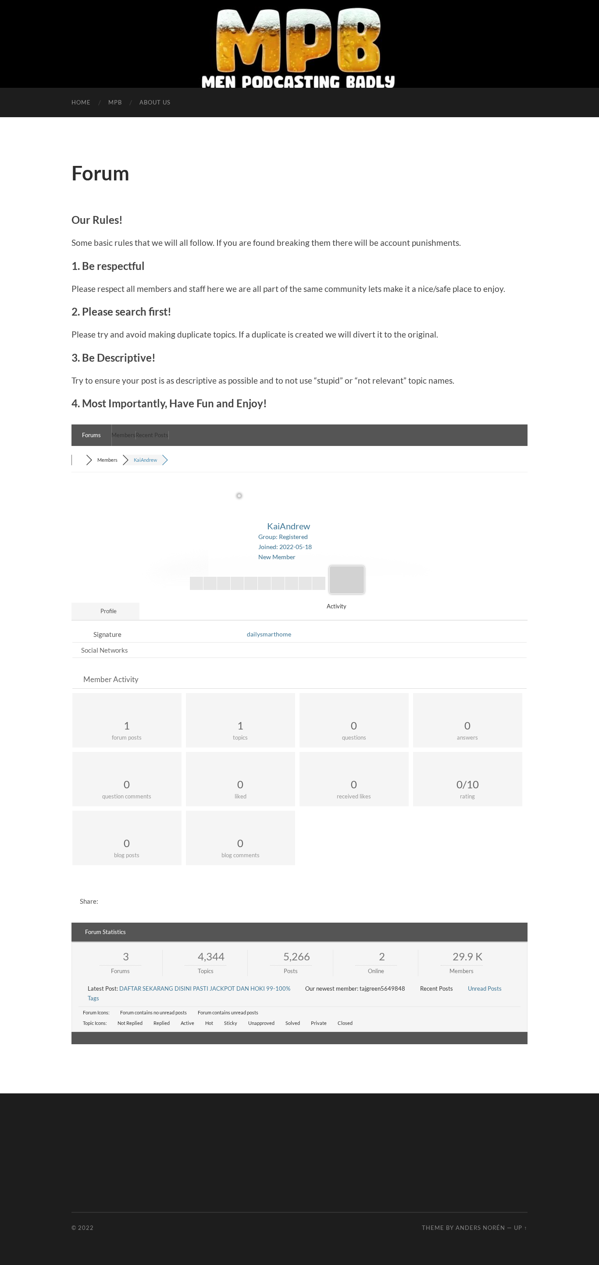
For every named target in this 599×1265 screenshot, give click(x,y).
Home (81, 102)
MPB (115, 102)
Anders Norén (480, 1227)
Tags (93, 998)
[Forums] (78, 460)
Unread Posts (485, 988)
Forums (91, 434)
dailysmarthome (269, 634)
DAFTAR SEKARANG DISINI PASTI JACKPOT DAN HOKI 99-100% (204, 988)
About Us (155, 102)
